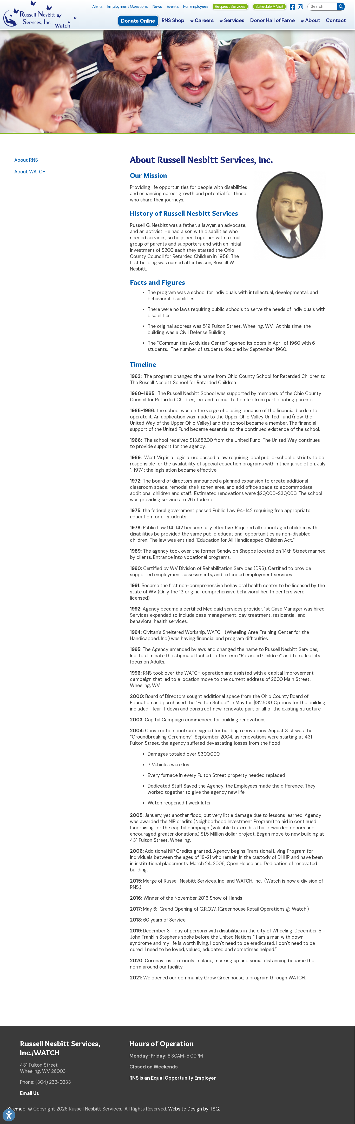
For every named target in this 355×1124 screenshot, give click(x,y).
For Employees (195, 6)
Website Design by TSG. (194, 1109)
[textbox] (322, 6)
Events (173, 6)
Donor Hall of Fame (272, 20)
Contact (336, 20)
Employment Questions (127, 6)
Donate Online (138, 20)
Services (234, 20)
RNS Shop (173, 20)
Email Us (29, 1093)
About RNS (26, 160)
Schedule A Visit (269, 6)
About (312, 20)
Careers (203, 20)
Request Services (230, 6)
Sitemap (16, 1109)
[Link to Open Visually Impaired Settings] (9, 1115)
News (157, 6)
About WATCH (29, 172)
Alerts (97, 6)
